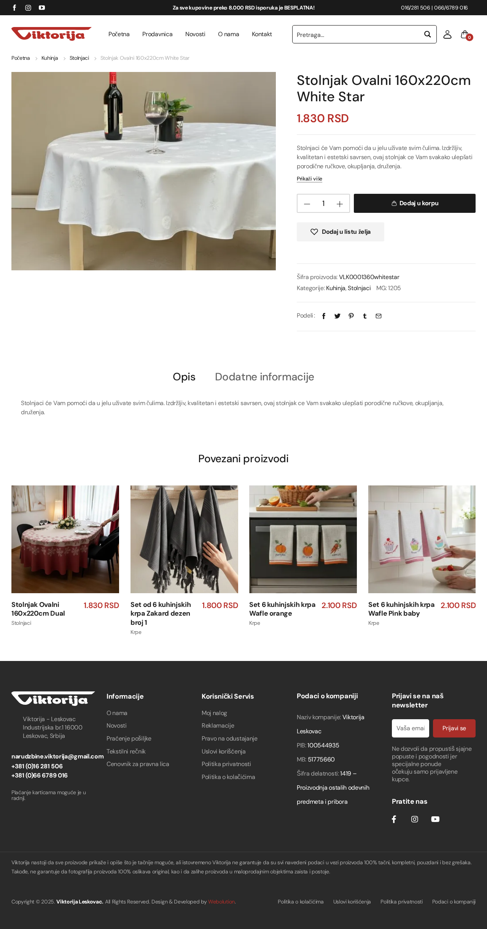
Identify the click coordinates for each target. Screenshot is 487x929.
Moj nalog (214, 713)
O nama (228, 34)
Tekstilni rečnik (126, 751)
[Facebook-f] (394, 819)
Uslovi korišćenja (224, 751)
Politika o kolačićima (228, 777)
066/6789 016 (451, 7)
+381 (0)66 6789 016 (39, 775)
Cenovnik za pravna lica (138, 764)
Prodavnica (157, 34)
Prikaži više (309, 178)
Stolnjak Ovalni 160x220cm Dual (38, 609)
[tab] (184, 376)
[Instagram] (415, 819)
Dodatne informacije (264, 377)
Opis (184, 377)
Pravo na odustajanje (230, 738)
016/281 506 (415, 7)
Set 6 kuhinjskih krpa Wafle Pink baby (401, 609)
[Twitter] (337, 315)
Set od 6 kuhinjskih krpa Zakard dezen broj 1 (161, 613)
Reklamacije (218, 725)
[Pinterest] (351, 315)
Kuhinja (49, 57)
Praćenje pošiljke (129, 738)
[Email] (379, 315)
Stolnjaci (79, 57)
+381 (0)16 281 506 (36, 766)
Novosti (195, 34)
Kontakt (262, 34)
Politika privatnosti (226, 764)
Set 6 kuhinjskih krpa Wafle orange (282, 609)
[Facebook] (324, 315)
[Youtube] (435, 819)
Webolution (221, 901)
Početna (119, 34)
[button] (447, 34)
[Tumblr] (365, 315)
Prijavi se (454, 728)
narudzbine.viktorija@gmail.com (57, 756)
